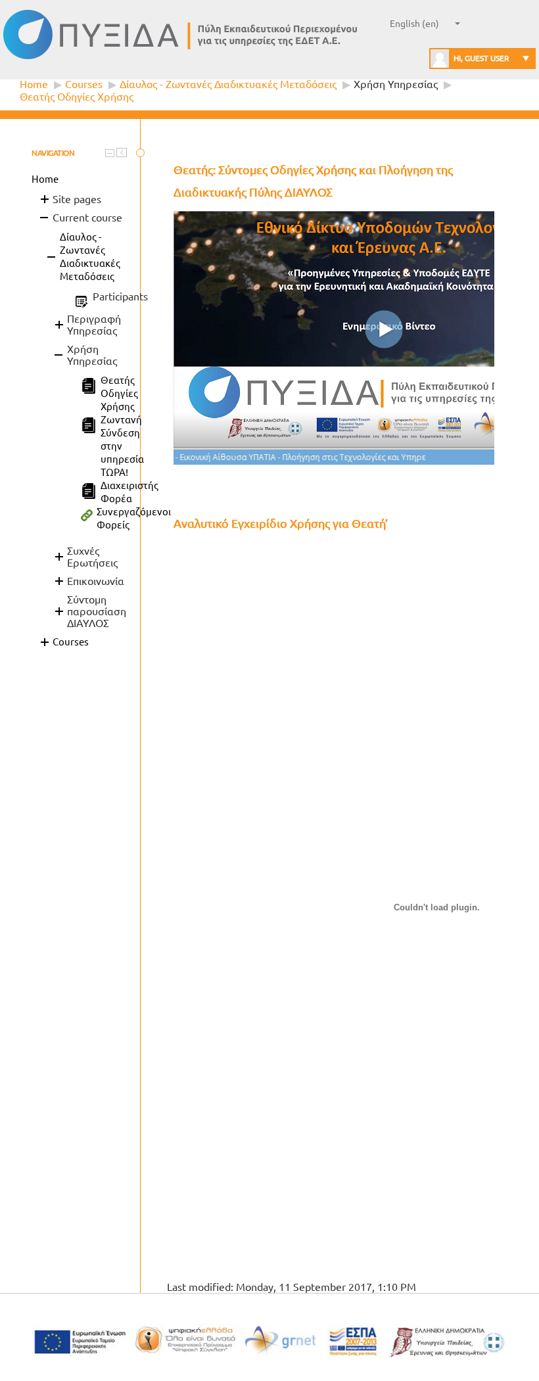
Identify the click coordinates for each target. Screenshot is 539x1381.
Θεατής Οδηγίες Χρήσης (76, 97)
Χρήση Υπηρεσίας (396, 84)
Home (34, 84)
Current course (87, 217)
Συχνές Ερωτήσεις (92, 557)
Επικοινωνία (95, 581)
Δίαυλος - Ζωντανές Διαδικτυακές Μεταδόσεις (228, 84)
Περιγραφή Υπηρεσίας (94, 325)
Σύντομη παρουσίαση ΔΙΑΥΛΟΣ (96, 611)
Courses (84, 84)
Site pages (77, 199)
